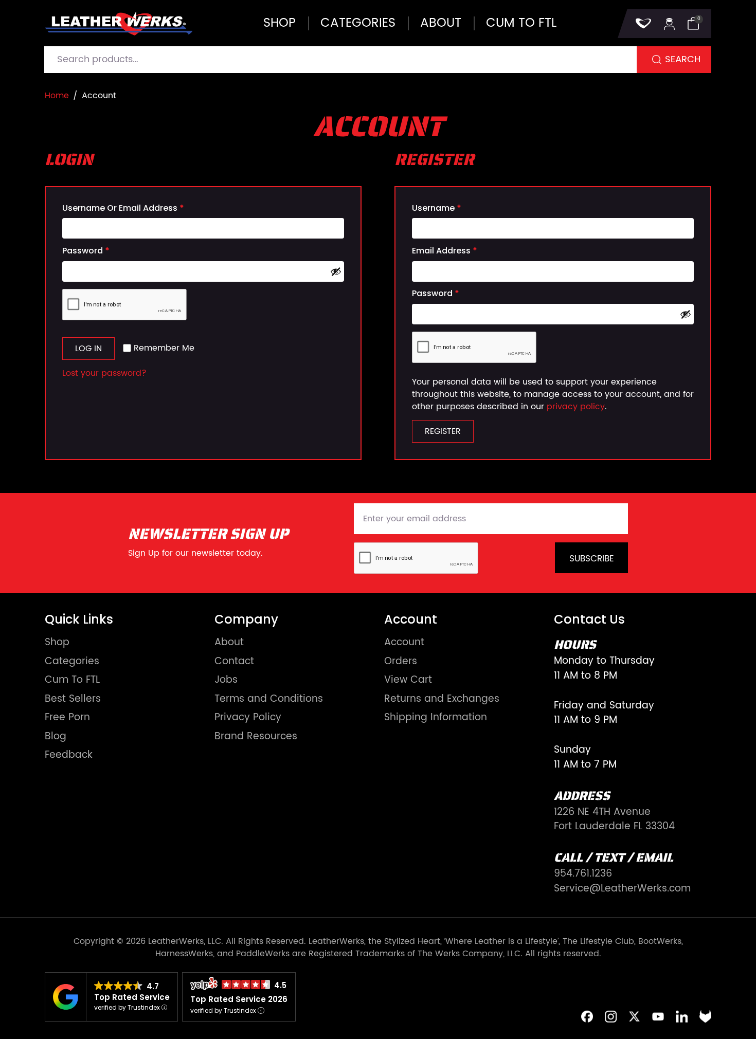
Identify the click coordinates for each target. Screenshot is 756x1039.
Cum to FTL (521, 23)
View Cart (408, 680)
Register (443, 431)
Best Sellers (73, 699)
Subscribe (591, 559)
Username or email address (123, 208)
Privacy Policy (247, 717)
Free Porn (67, 717)
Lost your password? (104, 373)
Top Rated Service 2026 (238, 999)
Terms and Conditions (268, 699)
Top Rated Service (132, 997)
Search (682, 59)
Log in (88, 348)
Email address (444, 251)
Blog (55, 737)
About (440, 23)
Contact (234, 661)
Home (57, 95)
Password (86, 251)
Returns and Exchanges (441, 699)
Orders (400, 661)
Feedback (69, 755)
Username (436, 208)
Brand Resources (255, 737)
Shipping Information (435, 717)
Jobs (226, 680)
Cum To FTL (72, 680)
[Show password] (336, 271)
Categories (357, 23)
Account (404, 642)
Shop (279, 23)
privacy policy (576, 406)
